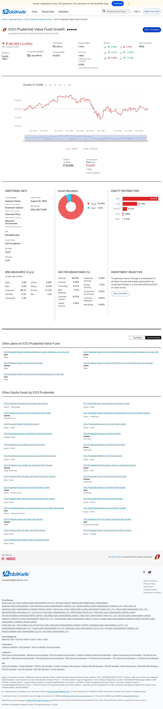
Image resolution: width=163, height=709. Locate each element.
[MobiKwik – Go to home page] (14, 11)
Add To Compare (151, 29)
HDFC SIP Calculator (10, 666)
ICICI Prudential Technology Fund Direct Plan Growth (26, 403)
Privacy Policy (149, 584)
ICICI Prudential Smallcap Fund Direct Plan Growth (104, 487)
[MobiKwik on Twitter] (150, 572)
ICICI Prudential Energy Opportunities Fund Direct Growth (107, 530)
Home (34, 11)
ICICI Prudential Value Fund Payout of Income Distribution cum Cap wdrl (34, 374)
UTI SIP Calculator (58, 669)
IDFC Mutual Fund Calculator (124, 658)
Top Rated (137, 337)
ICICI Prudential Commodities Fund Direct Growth (24, 445)
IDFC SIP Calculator (41, 669)
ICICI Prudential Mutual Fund (38, 19)
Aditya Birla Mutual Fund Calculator (50, 658)
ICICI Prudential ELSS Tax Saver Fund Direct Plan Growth (107, 519)
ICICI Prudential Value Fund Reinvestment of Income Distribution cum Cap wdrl (36, 352)
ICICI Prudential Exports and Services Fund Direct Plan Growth (30, 456)
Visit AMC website (114, 557)
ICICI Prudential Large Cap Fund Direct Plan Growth (104, 476)
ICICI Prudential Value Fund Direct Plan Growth (23, 363)
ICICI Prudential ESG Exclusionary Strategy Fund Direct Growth (109, 465)
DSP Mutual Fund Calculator (76, 658)
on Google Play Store (130, 696)
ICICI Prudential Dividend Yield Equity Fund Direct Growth (28, 433)
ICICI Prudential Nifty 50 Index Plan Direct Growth (24, 530)
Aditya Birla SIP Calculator (148, 666)
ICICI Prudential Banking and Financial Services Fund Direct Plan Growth (34, 508)
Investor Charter (150, 589)
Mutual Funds (48, 11)
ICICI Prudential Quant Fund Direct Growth (21, 424)
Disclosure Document (152, 592)
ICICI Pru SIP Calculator (44, 666)
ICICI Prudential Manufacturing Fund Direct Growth (104, 508)
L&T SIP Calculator (112, 666)
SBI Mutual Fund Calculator (37, 655)
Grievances (148, 587)
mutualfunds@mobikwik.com (15, 580)
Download (117, 3)
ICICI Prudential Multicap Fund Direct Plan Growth (104, 445)
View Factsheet (120, 293)
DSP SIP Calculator (9, 669)
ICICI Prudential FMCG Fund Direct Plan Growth (103, 499)
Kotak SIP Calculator (128, 666)
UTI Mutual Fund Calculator (148, 658)
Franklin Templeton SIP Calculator (67, 666)
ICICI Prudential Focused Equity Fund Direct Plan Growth (27, 413)
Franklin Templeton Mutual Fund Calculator (94, 655)
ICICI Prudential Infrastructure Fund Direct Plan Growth (26, 487)
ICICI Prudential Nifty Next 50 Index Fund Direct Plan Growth (29, 499)
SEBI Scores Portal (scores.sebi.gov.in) (77, 696)
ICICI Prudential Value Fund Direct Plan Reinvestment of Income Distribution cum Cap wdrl (120, 352)
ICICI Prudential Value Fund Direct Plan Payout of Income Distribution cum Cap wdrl (118, 363)
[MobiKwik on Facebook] (144, 572)
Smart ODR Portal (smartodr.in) (39, 700)
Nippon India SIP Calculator (92, 666)
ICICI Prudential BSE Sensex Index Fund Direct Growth (26, 540)
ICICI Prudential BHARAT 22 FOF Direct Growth (102, 456)
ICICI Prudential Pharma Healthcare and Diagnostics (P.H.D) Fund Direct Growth (116, 413)
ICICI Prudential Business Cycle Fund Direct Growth (104, 424)
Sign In (137, 11)
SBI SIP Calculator (26, 666)
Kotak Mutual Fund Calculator (23, 658)
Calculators (63, 11)
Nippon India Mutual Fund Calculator (127, 655)
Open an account (151, 11)
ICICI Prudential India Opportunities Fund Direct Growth (106, 403)
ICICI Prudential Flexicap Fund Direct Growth (102, 433)
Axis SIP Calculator (25, 669)
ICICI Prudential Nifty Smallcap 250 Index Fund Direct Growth (29, 476)
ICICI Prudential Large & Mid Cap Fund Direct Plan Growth (28, 465)
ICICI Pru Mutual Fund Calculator (63, 655)
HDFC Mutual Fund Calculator (13, 655)
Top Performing (153, 337)
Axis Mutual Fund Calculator (100, 658)
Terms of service (150, 581)
